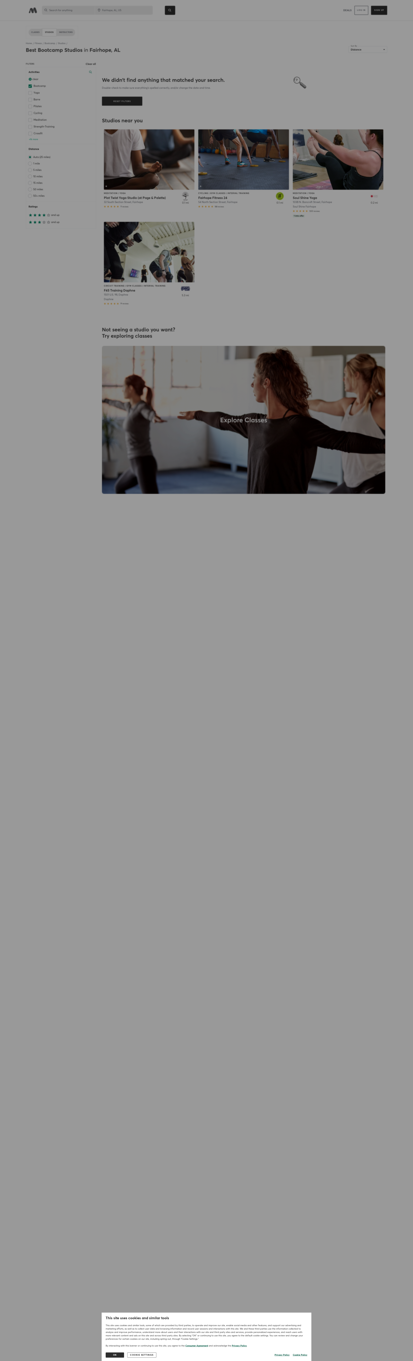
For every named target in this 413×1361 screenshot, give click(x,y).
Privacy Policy (239, 1346)
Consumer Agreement (196, 1346)
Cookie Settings (142, 1355)
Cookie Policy (300, 1355)
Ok (115, 1355)
